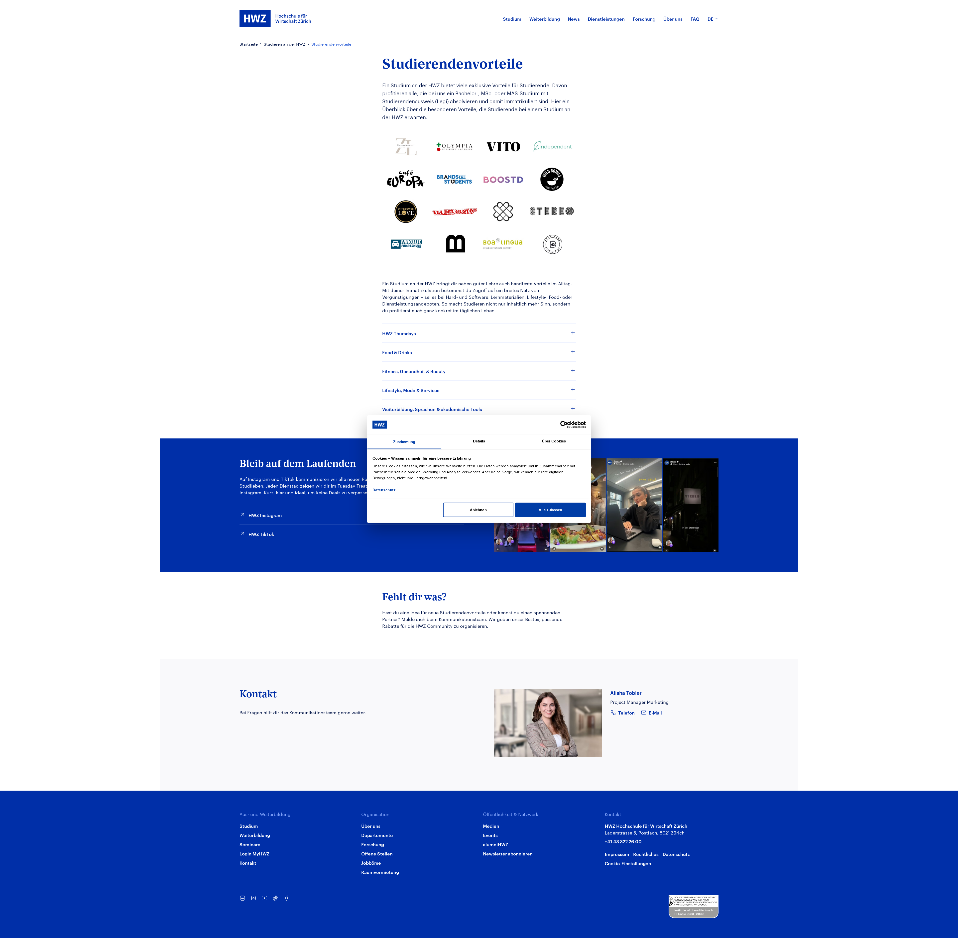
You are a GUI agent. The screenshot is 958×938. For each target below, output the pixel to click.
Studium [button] (512, 18)
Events (490, 835)
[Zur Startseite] (275, 18)
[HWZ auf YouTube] (264, 898)
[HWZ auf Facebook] (286, 898)
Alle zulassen (550, 510)
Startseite (249, 44)
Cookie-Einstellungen (628, 863)
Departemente (377, 835)
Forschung (372, 844)
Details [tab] (479, 441)
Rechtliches (646, 854)
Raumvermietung (380, 872)
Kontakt (248, 862)
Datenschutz (676, 854)
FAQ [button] (695, 18)
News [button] (574, 18)
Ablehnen (478, 510)
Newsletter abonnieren (508, 853)
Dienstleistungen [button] (606, 18)
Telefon (626, 712)
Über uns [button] (673, 18)
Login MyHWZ (254, 853)
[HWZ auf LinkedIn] (242, 898)
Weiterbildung (255, 835)
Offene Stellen (377, 853)
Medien (491, 826)
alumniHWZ (495, 844)
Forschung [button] (644, 18)
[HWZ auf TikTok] (275, 898)
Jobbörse (371, 862)
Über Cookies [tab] (554, 441)
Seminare (250, 844)
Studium (249, 826)
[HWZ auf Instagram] (253, 898)
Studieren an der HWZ (284, 44)
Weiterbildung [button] (544, 18)
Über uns (370, 826)
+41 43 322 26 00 (623, 841)
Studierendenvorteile (331, 44)
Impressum (617, 854)
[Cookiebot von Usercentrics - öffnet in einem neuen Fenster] (564, 424)
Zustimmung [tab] (404, 442)
